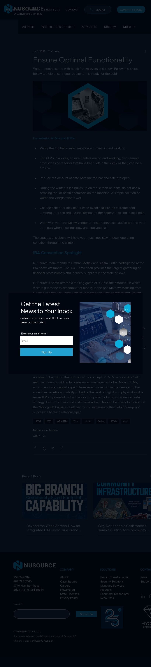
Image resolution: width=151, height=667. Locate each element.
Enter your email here (33, 333)
